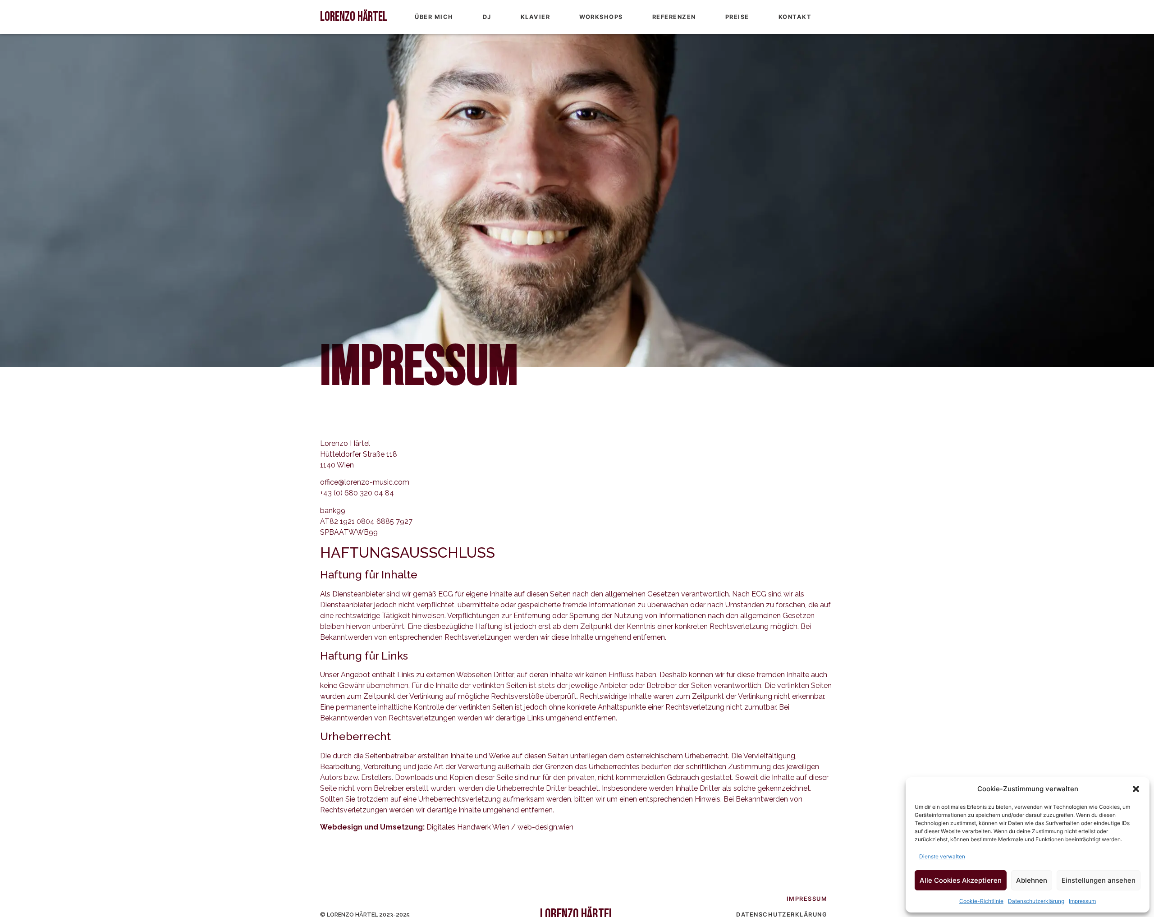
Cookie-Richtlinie (981, 901)
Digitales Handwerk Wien (467, 827)
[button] (1135, 788)
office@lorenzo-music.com (364, 482)
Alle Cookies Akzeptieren (961, 880)
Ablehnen (1031, 880)
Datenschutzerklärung (1036, 901)
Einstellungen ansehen (1099, 880)
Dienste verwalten (942, 856)
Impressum (1082, 901)
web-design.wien (545, 827)
